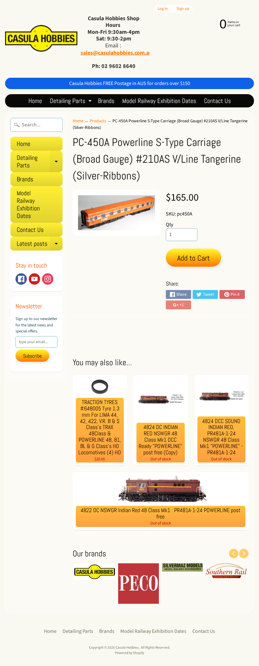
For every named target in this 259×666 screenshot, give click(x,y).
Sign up (183, 9)
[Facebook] (21, 279)
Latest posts (40, 245)
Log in (163, 9)
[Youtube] (34, 279)
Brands (106, 101)
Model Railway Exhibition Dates (159, 101)
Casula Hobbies (127, 647)
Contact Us (217, 101)
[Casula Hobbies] (41, 39)
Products (98, 121)
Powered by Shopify (129, 653)
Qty (169, 224)
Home (35, 101)
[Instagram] (47, 279)
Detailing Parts (71, 102)
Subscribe (32, 356)
